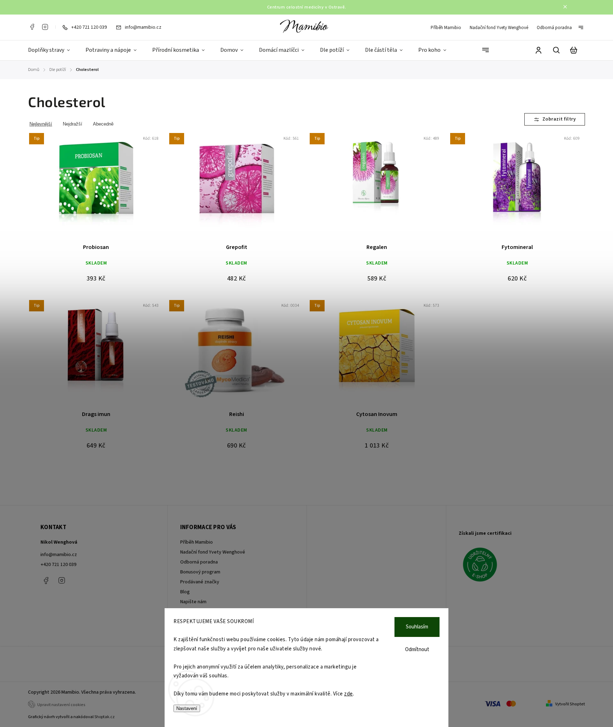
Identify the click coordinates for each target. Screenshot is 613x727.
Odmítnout (417, 649)
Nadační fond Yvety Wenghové (499, 27)
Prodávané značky (199, 582)
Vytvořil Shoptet (570, 704)
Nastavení (186, 708)
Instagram (45, 27)
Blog (185, 591)
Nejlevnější (40, 124)
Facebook (32, 27)
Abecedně (103, 124)
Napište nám (193, 601)
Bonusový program (200, 572)
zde (348, 694)
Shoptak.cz (104, 717)
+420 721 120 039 (58, 564)
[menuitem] (53, 50)
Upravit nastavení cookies (61, 705)
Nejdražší (72, 124)
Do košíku (79, 188)
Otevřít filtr (554, 119)
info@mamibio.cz (58, 554)
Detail (113, 188)
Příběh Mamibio (446, 27)
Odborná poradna (554, 27)
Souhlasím (417, 627)
